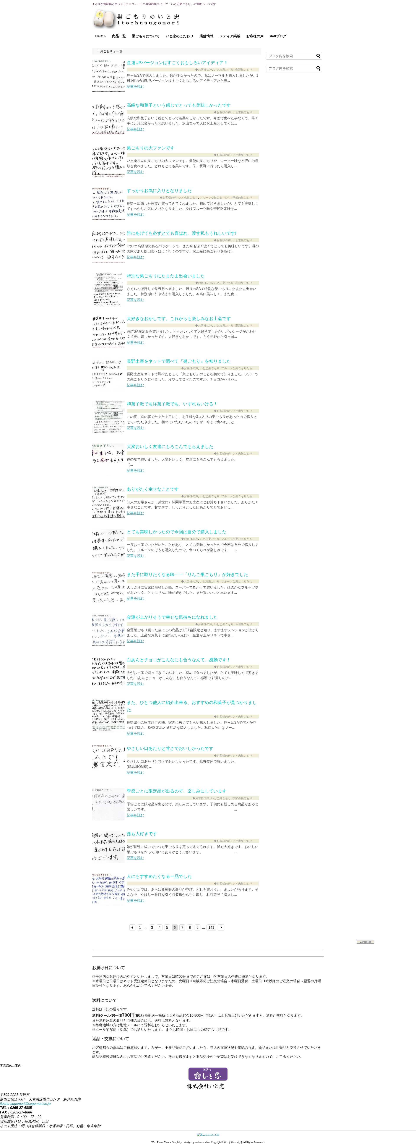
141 (211, 927)
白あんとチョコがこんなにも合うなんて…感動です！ (179, 659)
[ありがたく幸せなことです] (108, 517)
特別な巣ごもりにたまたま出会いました (166, 275)
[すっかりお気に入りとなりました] (108, 219)
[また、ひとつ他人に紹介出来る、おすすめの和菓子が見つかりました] (108, 731)
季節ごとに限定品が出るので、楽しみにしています (176, 791)
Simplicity (177, 1142)
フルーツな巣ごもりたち (215, 197)
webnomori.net (202, 1142)
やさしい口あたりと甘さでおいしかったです (170, 748)
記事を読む (135, 86)
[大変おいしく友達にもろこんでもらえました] (108, 475)
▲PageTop (365, 941)
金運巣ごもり (243, 69)
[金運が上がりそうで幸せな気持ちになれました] (108, 645)
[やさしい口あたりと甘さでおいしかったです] (108, 776)
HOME (100, 36)
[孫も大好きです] (108, 862)
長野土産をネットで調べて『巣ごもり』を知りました (179, 361)
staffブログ (278, 36)
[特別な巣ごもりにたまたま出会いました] (108, 304)
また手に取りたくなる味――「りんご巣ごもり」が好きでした (187, 574)
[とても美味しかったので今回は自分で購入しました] (108, 560)
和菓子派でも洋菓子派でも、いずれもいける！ (172, 403)
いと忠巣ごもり (224, 69)
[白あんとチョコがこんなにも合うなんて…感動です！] (108, 688)
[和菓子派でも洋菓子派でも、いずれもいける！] (108, 432)
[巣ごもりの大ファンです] (108, 176)
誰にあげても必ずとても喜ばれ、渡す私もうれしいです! (181, 233)
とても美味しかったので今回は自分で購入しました (176, 531)
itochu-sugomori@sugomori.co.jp (25, 1103)
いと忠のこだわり (179, 36)
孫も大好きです (142, 833)
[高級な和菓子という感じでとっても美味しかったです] (108, 133)
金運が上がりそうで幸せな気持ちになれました (172, 617)
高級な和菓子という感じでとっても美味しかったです (179, 105)
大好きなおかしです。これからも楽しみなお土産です (179, 318)
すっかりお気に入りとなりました (159, 190)
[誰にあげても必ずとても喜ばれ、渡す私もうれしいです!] (108, 261)
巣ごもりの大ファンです (150, 148)
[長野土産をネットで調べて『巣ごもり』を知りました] (108, 389)
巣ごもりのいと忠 (233, 1142)
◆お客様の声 (203, 69)
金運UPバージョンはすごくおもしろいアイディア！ (177, 62)
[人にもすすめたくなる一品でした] (108, 904)
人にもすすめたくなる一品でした (159, 876)
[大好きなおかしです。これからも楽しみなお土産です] (108, 347)
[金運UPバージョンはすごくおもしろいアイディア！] (108, 91)
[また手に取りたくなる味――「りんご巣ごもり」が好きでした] (108, 603)
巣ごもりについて (146, 36)
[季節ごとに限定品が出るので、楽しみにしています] (108, 819)
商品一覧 (119, 36)
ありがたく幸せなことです (153, 489)
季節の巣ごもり (242, 197)
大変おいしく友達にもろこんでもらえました (170, 446)
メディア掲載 (229, 36)
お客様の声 (255, 36)
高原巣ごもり (243, 283)
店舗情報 (206, 36)
